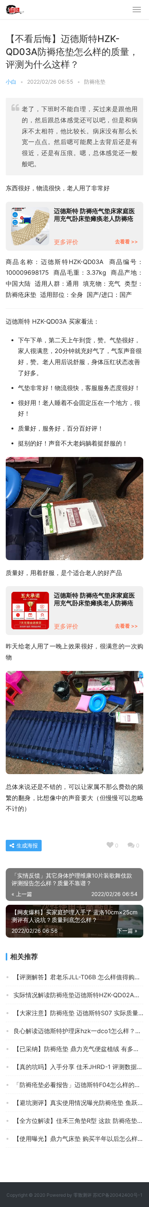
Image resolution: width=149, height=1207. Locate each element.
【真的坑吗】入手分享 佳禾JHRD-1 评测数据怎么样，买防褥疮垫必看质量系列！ (78, 1067)
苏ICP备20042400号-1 (118, 1195)
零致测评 (82, 1195)
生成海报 (26, 845)
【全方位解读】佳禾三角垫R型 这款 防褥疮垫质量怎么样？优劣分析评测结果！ (78, 1120)
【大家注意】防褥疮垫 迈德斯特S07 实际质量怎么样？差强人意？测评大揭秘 (78, 1013)
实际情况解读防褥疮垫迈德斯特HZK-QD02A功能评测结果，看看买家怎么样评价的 (78, 995)
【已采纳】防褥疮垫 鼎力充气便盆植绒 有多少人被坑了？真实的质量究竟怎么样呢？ (78, 1049)
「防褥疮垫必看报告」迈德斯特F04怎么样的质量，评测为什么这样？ (78, 1085)
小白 (11, 81)
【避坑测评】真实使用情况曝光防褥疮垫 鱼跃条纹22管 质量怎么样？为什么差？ (78, 1103)
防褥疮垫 (94, 81)
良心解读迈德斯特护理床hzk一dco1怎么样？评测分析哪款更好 (78, 1031)
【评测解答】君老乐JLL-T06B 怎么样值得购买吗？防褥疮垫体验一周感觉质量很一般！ (78, 977)
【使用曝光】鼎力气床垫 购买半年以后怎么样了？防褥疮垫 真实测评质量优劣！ (78, 1138)
